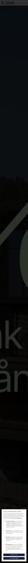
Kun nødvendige (14, 558)
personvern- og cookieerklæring (16, 518)
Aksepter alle (14, 554)
